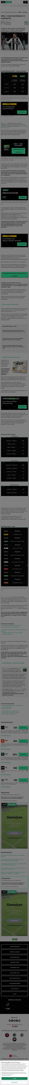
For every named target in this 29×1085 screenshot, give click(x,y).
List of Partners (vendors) (6, 1075)
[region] (14, 1072)
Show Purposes (14, 1082)
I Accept (14, 1078)
